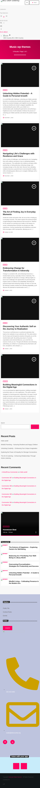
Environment (6, 526)
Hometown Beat (9, 530)
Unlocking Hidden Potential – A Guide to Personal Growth (17, 94)
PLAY (34, 2)
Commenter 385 (7, 494)
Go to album (4, 32)
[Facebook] (4, 784)
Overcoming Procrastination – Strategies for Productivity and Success (24, 565)
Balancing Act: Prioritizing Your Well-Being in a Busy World (23, 557)
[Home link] (10, 2)
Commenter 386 (7, 486)
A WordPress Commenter (10, 472)
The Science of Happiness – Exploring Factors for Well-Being (23, 548)
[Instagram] (3, 784)
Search (3, 423)
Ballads (5, 90)
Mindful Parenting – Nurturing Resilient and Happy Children (19, 444)
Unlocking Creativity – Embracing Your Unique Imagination (19, 448)
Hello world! (4, 441)
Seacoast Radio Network (15, 777)
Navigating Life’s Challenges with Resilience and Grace (18, 154)
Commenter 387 (7, 478)
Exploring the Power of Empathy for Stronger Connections (19, 452)
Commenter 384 (7, 502)
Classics (5, 381)
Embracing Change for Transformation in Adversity (16, 269)
